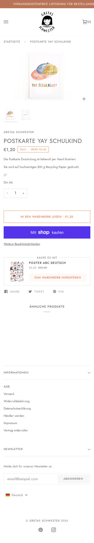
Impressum (10, 423)
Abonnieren (73, 479)
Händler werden (14, 416)
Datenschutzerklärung (17, 408)
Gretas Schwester (19, 132)
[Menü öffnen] (10, 22)
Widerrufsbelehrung (16, 401)
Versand (9, 394)
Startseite (12, 42)
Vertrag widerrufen (16, 430)
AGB (7, 386)
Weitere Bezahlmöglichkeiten (22, 244)
